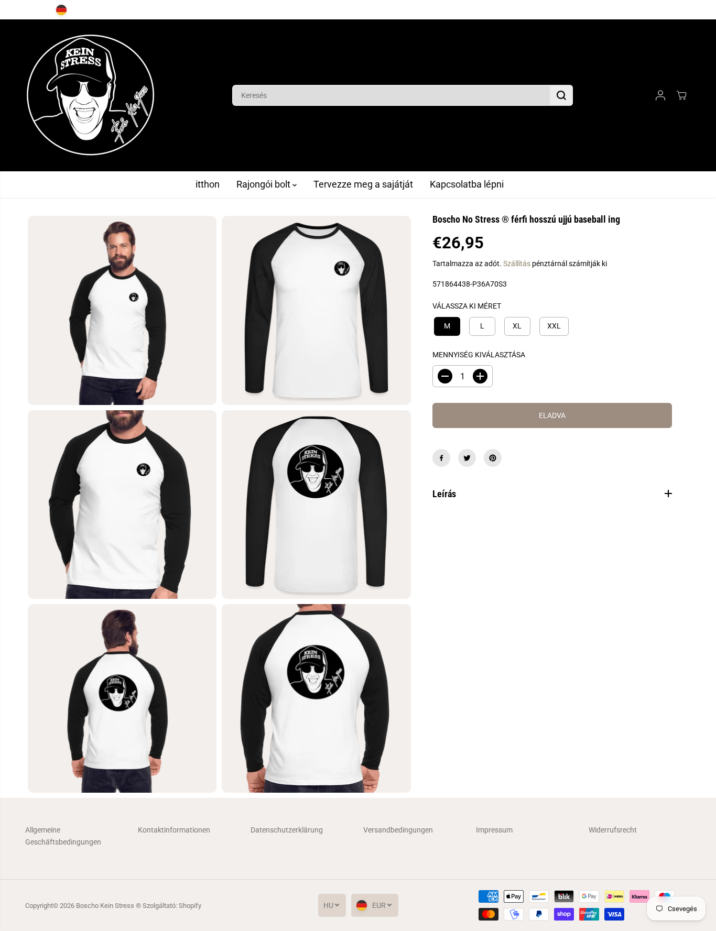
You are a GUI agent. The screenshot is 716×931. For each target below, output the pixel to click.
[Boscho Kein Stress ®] (90, 95)
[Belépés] (660, 95)
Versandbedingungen (398, 830)
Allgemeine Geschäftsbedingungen (63, 836)
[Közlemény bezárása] (682, 10)
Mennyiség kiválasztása (478, 354)
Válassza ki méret (466, 306)
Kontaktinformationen (174, 830)
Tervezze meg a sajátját (363, 184)
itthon (208, 184)
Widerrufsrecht (613, 830)
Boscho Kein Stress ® (109, 906)
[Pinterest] (493, 458)
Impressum (494, 830)
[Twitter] (467, 458)
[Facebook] (441, 458)
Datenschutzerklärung (287, 830)
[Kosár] (681, 95)
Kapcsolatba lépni (467, 184)
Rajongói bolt (264, 184)
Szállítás (516, 263)
